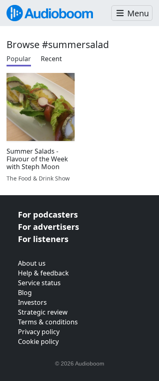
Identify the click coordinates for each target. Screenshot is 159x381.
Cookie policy (38, 341)
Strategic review (43, 312)
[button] (131, 13)
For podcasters (48, 214)
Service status (39, 282)
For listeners (43, 238)
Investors (32, 302)
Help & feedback (43, 273)
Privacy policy (39, 331)
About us (32, 263)
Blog (25, 292)
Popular (19, 58)
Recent (51, 58)
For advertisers (48, 226)
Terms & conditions (48, 321)
